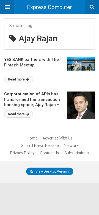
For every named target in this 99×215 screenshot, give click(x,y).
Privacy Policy (22, 153)
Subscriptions (76, 153)
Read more (17, 79)
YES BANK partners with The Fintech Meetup (31, 62)
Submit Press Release (40, 145)
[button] (7, 7)
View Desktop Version (52, 171)
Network (71, 145)
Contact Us (49, 153)
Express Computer (49, 7)
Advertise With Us (58, 138)
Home (32, 138)
